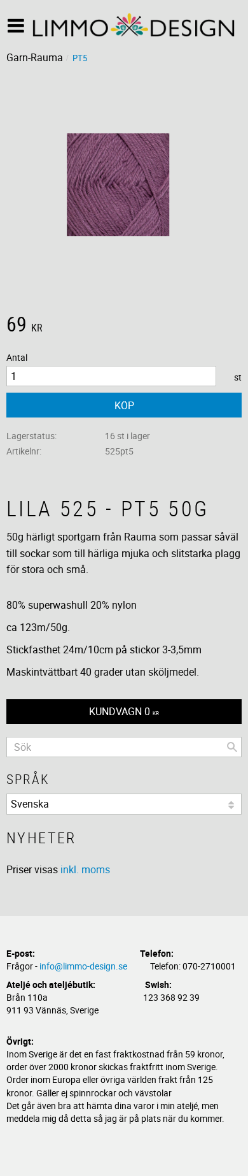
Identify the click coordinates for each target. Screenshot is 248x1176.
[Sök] (232, 747)
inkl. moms (85, 869)
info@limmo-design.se (83, 966)
